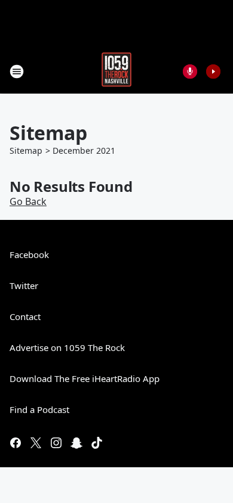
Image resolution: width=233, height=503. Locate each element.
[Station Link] (116, 71)
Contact (25, 316)
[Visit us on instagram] (56, 443)
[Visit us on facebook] (15, 443)
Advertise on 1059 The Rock (67, 347)
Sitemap (26, 150)
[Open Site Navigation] (17, 71)
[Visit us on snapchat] (76, 443)
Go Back (28, 201)
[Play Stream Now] (213, 71)
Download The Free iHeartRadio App (85, 378)
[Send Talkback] (190, 71)
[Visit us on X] (36, 443)
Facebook (29, 254)
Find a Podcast (39, 409)
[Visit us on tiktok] (97, 443)
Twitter (24, 285)
